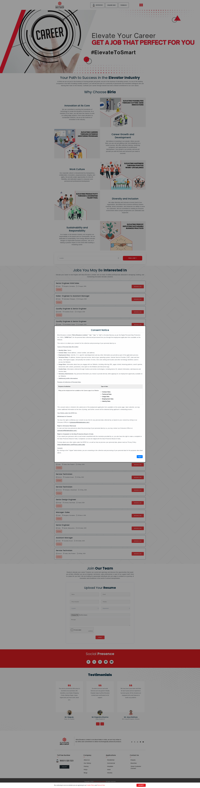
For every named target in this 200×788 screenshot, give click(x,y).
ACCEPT (141, 785)
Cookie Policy (91, 785)
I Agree (140, 456)
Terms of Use (101, 785)
